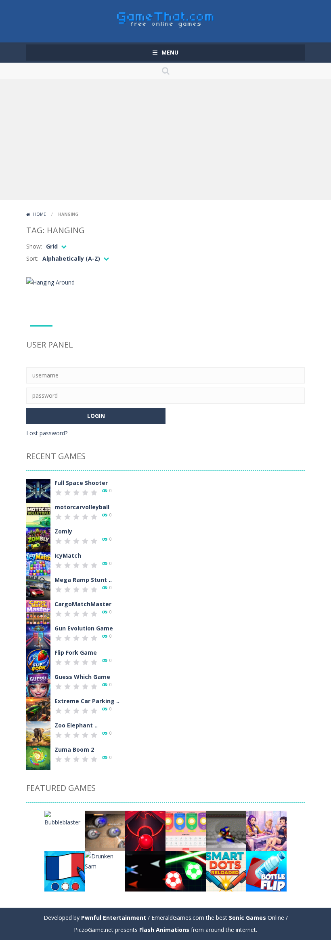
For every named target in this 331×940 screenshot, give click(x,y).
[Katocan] (145, 871)
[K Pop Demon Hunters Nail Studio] (266, 830)
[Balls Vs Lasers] (186, 871)
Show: (34, 246)
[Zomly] (38, 539)
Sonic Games (247, 917)
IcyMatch (67, 555)
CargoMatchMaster (82, 604)
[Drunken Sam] (105, 860)
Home (39, 214)
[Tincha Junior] (186, 830)
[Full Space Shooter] (38, 490)
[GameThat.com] (165, 17)
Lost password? (46, 433)
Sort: (32, 258)
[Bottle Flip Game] (266, 871)
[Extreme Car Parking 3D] (38, 708)
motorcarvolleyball (81, 507)
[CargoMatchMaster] (38, 611)
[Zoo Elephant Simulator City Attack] (38, 733)
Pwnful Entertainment (113, 917)
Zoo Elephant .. (76, 725)
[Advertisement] (165, 139)
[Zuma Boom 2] (38, 757)
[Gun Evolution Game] (38, 636)
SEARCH (165, 71)
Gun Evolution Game (83, 628)
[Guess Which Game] (38, 684)
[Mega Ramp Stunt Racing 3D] (38, 587)
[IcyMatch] (38, 563)
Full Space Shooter (81, 483)
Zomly (63, 531)
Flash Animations (164, 930)
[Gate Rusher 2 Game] (145, 830)
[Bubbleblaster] (64, 818)
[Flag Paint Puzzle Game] (64, 871)
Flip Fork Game (75, 652)
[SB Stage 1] (226, 830)
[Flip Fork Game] (38, 660)
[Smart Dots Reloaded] (226, 871)
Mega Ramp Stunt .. (83, 580)
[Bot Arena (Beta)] (105, 830)
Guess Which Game (82, 677)
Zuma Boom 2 (74, 749)
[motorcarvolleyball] (38, 514)
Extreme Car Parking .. (86, 701)
